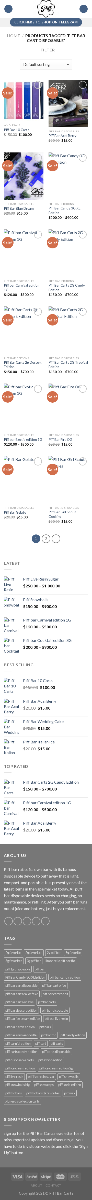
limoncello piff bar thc (60, 961)
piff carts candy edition (21, 1052)
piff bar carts (47, 1002)
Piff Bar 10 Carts (16, 130)
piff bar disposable (55, 1010)
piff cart (40, 1043)
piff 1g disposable (17, 969)
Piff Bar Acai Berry (62, 136)
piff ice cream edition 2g (56, 1068)
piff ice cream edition (20, 1068)
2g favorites (33, 953)
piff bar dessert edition (21, 1010)
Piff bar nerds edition (20, 1027)
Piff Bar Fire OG (60, 439)
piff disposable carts (19, 1060)
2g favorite (13, 953)
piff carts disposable (56, 1052)
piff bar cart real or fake (21, 994)
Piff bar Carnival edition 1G (21, 287)
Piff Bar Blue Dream (19, 208)
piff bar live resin (56, 1019)
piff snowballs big (17, 1085)
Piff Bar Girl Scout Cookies (62, 514)
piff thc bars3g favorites (43, 1093)
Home (13, 35)
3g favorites (13, 961)
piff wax (69, 1093)
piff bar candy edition (65, 977)
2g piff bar (54, 953)
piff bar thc (48, 1035)
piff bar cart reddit (55, 994)
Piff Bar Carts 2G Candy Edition (67, 287)
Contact (53, 1185)
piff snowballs (68, 1077)
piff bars (45, 1027)
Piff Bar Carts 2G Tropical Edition (68, 364)
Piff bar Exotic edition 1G (23, 439)
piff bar (40, 969)
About (36, 1185)
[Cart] (83, 9)
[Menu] (8, 9)
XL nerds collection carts (22, 1101)
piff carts (57, 1043)
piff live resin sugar (41, 1077)
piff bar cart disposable (21, 985)
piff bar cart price (54, 985)
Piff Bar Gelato (15, 512)
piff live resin (14, 1077)
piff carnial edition (18, 1043)
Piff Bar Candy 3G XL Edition (64, 210)
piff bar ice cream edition (22, 1019)
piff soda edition (69, 1085)
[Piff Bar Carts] (46, 9)
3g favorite (73, 953)
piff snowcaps (44, 1085)
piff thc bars (13, 1093)
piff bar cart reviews (19, 1002)
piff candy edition (73, 1035)
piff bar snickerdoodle (21, 1035)
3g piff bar (34, 961)
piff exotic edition (50, 1060)
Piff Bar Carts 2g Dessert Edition (23, 364)
